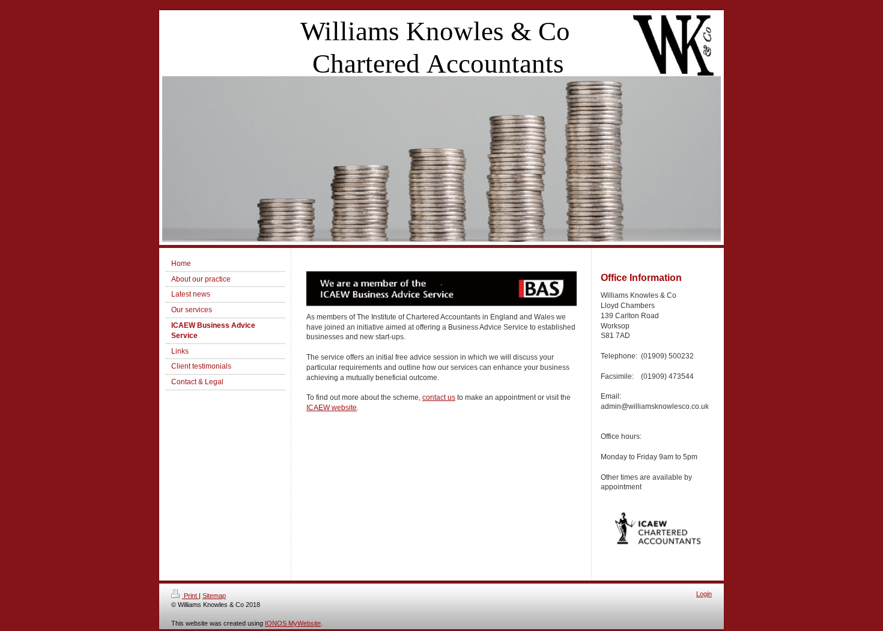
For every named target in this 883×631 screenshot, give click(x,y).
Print (190, 595)
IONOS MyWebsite (293, 623)
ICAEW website (331, 407)
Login (704, 593)
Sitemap (214, 595)
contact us (438, 397)
